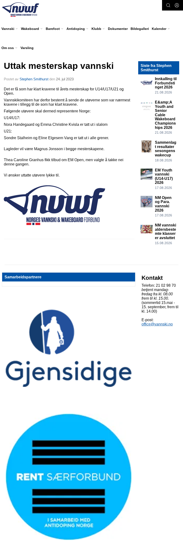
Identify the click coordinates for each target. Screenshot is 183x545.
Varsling (27, 48)
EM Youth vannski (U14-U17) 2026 (164, 176)
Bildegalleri (140, 29)
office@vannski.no (157, 324)
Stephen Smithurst (34, 79)
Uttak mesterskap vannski (59, 66)
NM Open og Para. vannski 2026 (163, 204)
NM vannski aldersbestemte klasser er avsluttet (165, 231)
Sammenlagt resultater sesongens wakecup (165, 148)
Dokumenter (118, 29)
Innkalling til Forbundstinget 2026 (166, 83)
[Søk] (168, 5)
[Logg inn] (177, 5)
